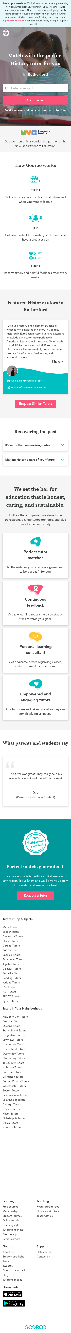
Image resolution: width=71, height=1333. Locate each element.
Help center (44, 1252)
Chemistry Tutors (13, 936)
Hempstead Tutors (14, 1049)
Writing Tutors (11, 982)
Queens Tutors (11, 1025)
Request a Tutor (35, 895)
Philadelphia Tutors (14, 1118)
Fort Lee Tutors (12, 1072)
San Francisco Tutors (15, 1095)
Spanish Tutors (11, 954)
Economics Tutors (13, 959)
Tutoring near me (13, 1229)
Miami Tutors (10, 1113)
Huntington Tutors (14, 1044)
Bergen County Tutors (16, 1081)
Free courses (10, 1206)
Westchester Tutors (14, 1086)
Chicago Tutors (12, 1104)
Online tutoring (12, 1220)
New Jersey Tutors (14, 1058)
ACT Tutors (9, 991)
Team (6, 1261)
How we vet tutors (48, 1211)
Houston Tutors (12, 1127)
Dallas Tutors (10, 1122)
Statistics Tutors (12, 973)
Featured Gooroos (48, 1206)
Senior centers (11, 1239)
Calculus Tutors (12, 968)
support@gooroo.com (15, 20)
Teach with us (45, 1215)
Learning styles (11, 1225)
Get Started (35, 100)
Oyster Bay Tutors (13, 1053)
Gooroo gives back (14, 1270)
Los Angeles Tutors (14, 1099)
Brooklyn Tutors (12, 1021)
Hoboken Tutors (12, 1067)
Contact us (43, 1256)
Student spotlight (13, 1256)
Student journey (12, 1215)
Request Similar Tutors (35, 404)
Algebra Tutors (11, 964)
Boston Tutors (11, 1090)
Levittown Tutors (13, 1039)
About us (8, 1252)
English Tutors (11, 931)
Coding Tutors (11, 945)
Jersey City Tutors (13, 1062)
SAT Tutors (9, 950)
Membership (10, 1211)
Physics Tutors (11, 941)
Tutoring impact (12, 1279)
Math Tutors (10, 927)
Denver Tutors (11, 1109)
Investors (8, 1265)
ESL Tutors (9, 987)
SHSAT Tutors (11, 996)
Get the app (10, 1234)
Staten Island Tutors (14, 1030)
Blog (5, 1275)
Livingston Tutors (13, 1076)
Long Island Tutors (14, 1035)
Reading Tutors (12, 978)
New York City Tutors (15, 1016)
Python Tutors (11, 1001)
